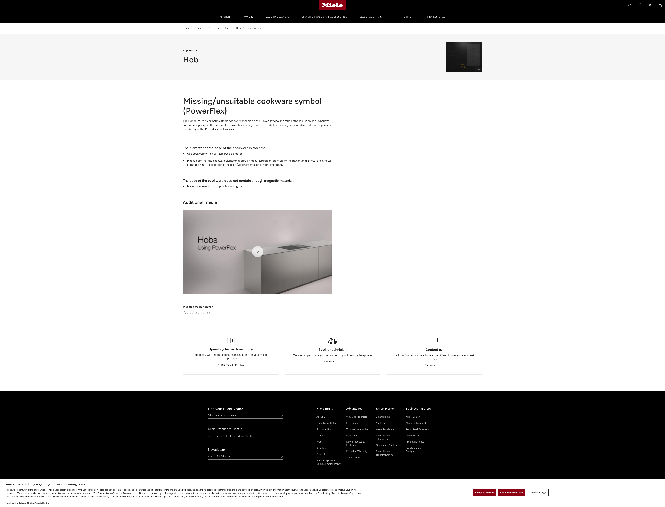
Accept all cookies (484, 492)
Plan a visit (333, 362)
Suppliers (321, 448)
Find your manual (232, 365)
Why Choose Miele (356, 417)
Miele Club (352, 423)
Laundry (247, 17)
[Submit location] (282, 416)
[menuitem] (227, 16)
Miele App (381, 423)
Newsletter (216, 450)
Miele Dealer (413, 417)
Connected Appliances (388, 445)
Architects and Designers (414, 450)
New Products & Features (355, 444)
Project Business (415, 442)
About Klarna (353, 458)
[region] (332, 493)
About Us (321, 417)
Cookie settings (538, 492)
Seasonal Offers (371, 17)
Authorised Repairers (417, 429)
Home (186, 28)
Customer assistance (219, 28)
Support (409, 17)
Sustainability (323, 429)
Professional (436, 17)
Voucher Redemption (357, 429)
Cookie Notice (41, 503)
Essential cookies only (511, 492)
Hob (238, 28)
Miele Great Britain (326, 423)
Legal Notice (12, 503)
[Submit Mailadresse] (282, 457)
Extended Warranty (356, 451)
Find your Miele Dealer (225, 409)
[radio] (186, 312)
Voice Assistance (385, 429)
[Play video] (257, 251)
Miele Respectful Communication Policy (328, 462)
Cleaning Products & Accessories (324, 17)
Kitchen (225, 17)
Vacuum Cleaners (277, 17)
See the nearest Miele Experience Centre (230, 436)
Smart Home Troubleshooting (384, 453)
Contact (320, 454)
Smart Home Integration (383, 437)
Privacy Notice (26, 503)
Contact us (435, 366)
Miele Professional (416, 423)
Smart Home (383, 417)
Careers (320, 435)
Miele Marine (413, 435)
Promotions (352, 435)
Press (319, 442)
